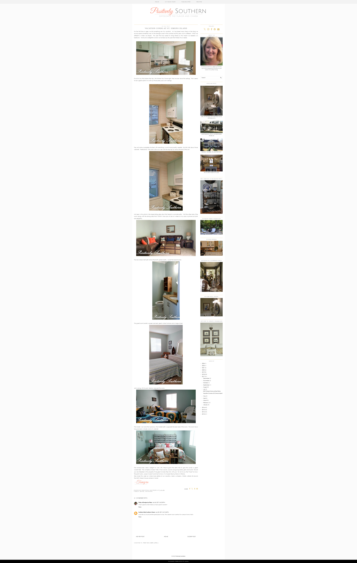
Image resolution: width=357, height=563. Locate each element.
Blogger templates (175, 561)
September (206, 385)
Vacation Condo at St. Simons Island (212, 393)
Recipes (199, 2)
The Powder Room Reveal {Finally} (211, 117)
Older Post (192, 536)
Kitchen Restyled (211, 172)
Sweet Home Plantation (211, 152)
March (205, 400)
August (205, 387)
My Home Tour (170, 2)
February (205, 402)
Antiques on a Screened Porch (211, 134)
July (204, 389)
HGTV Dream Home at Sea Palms (212, 391)
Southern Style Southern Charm (147, 512)
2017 (203, 376)
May (204, 396)
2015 (203, 409)
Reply (140, 507)
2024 (203, 365)
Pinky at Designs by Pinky (145, 502)
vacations (149, 491)
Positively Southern (180, 556)
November (206, 380)
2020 (203, 370)
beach (142, 491)
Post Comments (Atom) (151, 542)
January (205, 404)
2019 (203, 372)
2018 (203, 374)
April (204, 398)
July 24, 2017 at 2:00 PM (159, 502)
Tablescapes (186, 2)
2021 (203, 367)
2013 (203, 414)
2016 (203, 407)
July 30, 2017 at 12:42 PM (162, 512)
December (206, 378)
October (205, 382)
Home (157, 2)
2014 (203, 412)
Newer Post (140, 536)
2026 (203, 363)
